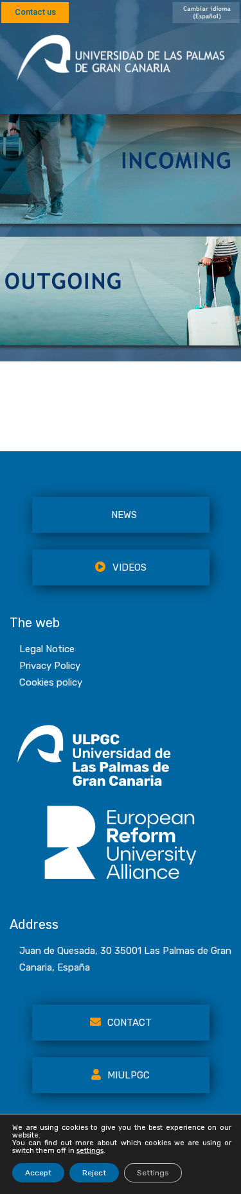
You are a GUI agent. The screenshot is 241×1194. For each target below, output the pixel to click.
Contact (129, 1022)
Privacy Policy (49, 665)
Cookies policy (50, 682)
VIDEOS (129, 567)
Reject (94, 1172)
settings (89, 1151)
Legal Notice (47, 649)
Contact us (35, 12)
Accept (38, 1172)
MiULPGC (128, 1075)
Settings (153, 1172)
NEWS (124, 515)
